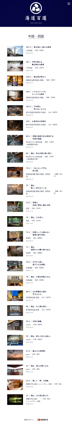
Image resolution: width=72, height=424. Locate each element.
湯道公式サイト (29, 419)
